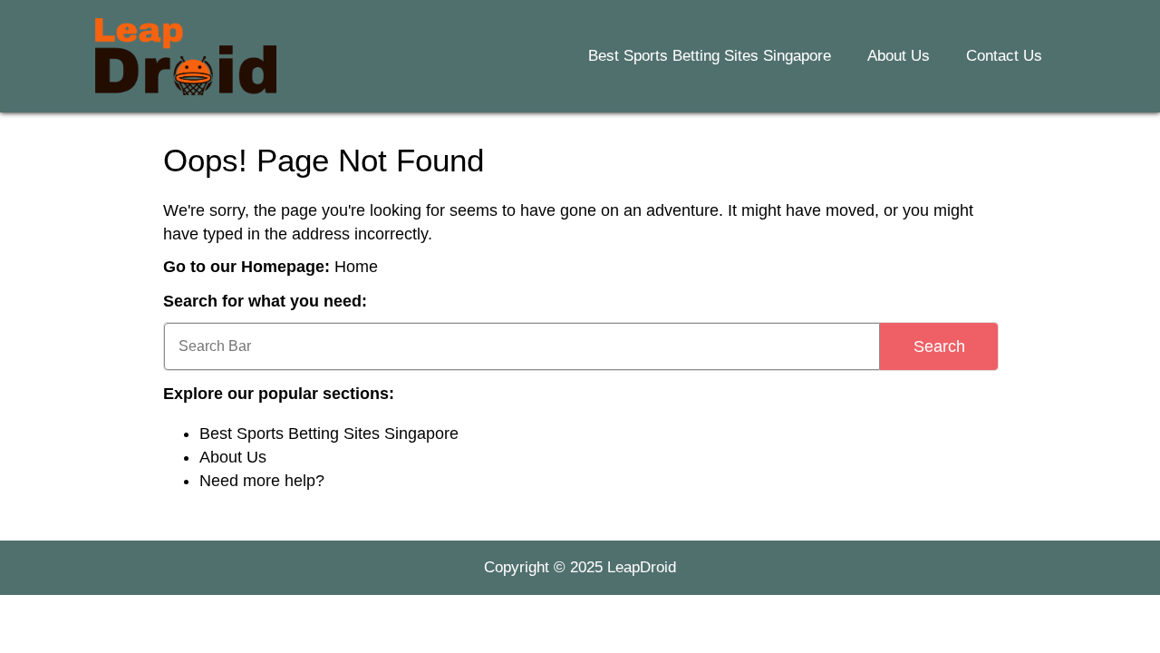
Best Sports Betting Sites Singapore (709, 55)
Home (356, 267)
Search (939, 346)
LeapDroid (641, 567)
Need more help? (261, 481)
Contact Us (1004, 55)
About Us (898, 55)
